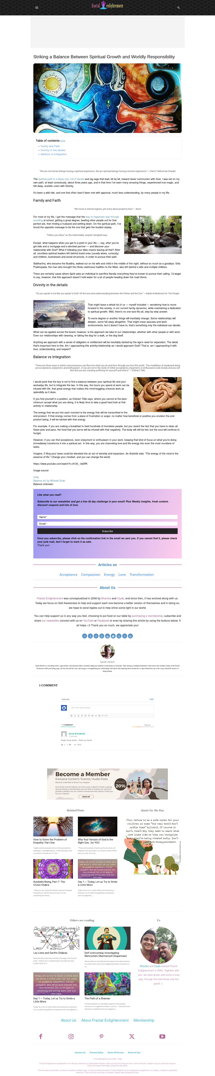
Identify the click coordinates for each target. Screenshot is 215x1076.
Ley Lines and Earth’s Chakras (50, 952)
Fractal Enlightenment (50, 598)
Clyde (120, 598)
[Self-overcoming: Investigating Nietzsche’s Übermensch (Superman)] (107, 938)
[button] (179, 8)
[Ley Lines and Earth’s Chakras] (56, 938)
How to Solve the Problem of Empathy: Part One (50, 841)
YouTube (88, 620)
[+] (106, 715)
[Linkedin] (107, 635)
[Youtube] (162, 1036)
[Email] (118, 635)
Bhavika (106, 598)
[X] (90, 635)
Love (122, 574)
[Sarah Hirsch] (107, 651)
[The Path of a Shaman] (107, 983)
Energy (109, 574)
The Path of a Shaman (97, 998)
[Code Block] (96, 715)
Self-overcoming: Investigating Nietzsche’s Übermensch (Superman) (105, 954)
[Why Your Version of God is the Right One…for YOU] (97, 826)
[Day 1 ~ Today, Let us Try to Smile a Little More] (97, 869)
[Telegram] (113, 635)
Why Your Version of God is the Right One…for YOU (95, 841)
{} (103, 715)
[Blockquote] (92, 715)
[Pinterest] (96, 635)
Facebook (103, 620)
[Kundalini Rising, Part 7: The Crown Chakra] (53, 869)
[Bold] (71, 715)
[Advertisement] (107, 34)
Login (151, 699)
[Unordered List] (89, 715)
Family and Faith (50, 146)
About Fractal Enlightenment (105, 1020)
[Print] (130, 635)
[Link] (99, 715)
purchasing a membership (147, 616)
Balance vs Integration (54, 154)
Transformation (142, 574)
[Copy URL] (124, 635)
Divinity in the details (53, 150)
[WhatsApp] (101, 635)
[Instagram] (71, 1036)
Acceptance (68, 574)
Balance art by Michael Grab (49, 480)
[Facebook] (84, 635)
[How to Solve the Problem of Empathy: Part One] (53, 826)
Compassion (90, 574)
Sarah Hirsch (107, 662)
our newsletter (50, 620)
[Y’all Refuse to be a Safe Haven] (152, 846)
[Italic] (75, 715)
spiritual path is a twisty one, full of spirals (61, 179)
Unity (36, 477)
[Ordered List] (85, 715)
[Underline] (78, 715)
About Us (68, 1020)
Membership (144, 1020)
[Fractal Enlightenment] (107, 5)
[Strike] (82, 715)
